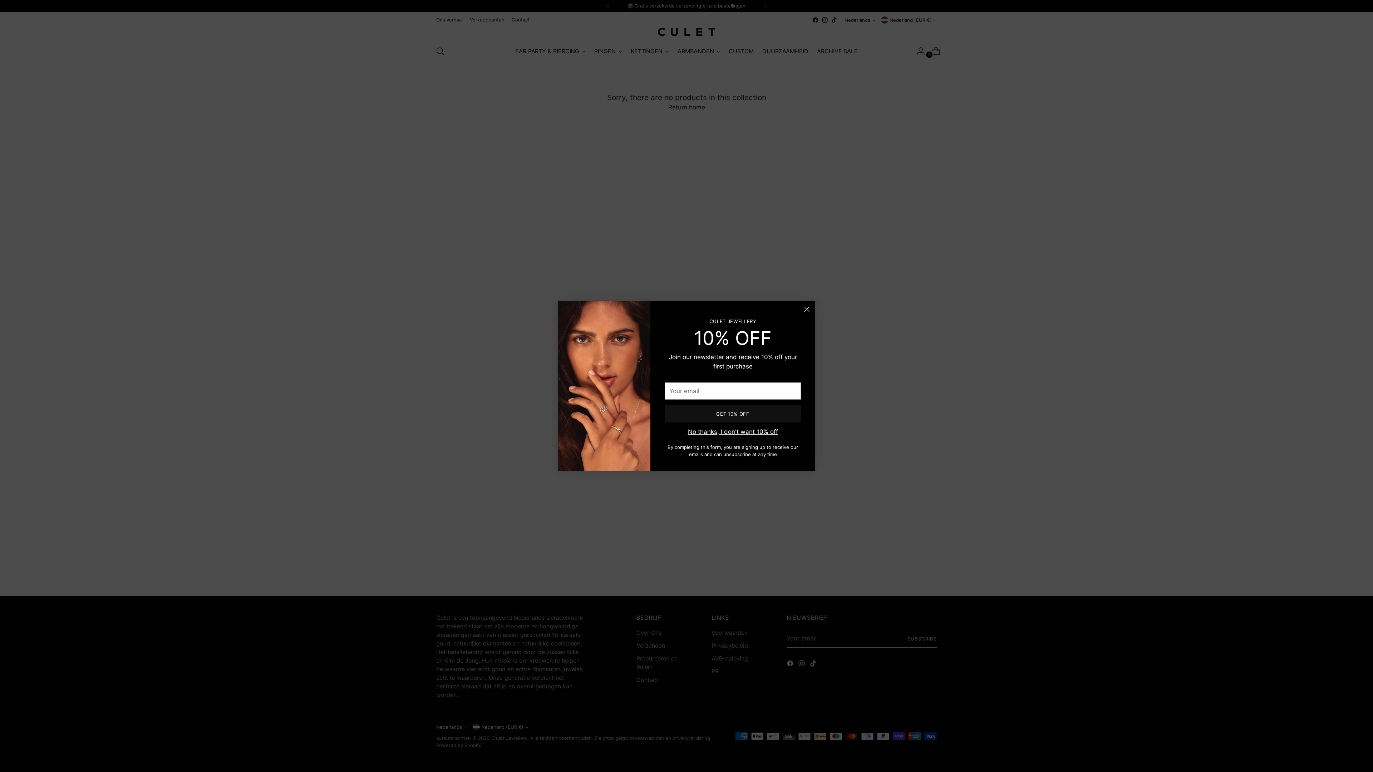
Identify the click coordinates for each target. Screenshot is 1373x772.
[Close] (806, 309)
